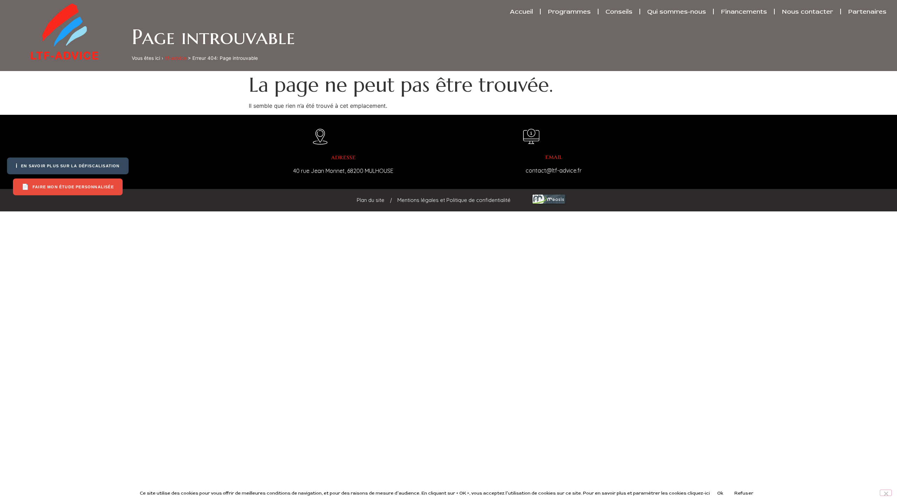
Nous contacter (807, 11)
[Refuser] (886, 493)
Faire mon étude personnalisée (68, 187)
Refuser (743, 493)
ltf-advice (175, 58)
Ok (720, 493)
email (553, 157)
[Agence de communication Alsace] (549, 203)
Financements (744, 11)
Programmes (569, 11)
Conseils (618, 11)
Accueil (521, 11)
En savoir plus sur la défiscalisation (68, 166)
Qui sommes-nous (676, 11)
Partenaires (867, 11)
